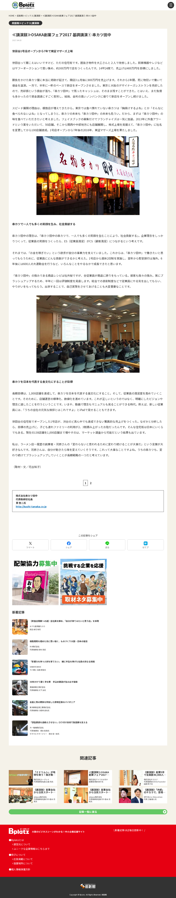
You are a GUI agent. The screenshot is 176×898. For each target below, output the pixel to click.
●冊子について (17, 854)
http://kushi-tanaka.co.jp (31, 506)
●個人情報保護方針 (19, 869)
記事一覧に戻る (88, 812)
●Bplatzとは (16, 840)
